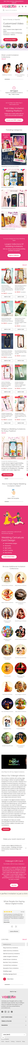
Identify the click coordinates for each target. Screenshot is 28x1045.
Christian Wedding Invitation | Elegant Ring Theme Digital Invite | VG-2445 (20, 415)
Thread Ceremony (20, 728)
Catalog (13, 1041)
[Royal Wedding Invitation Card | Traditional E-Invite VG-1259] (21, 341)
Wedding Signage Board (10, 974)
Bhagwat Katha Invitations (7, 621)
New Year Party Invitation (7, 711)
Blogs (23, 1041)
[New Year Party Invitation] (7, 704)
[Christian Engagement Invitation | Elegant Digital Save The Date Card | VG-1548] (7, 403)
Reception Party (7, 728)
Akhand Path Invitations (7, 585)
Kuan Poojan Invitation (20, 694)
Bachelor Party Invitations (10, 962)
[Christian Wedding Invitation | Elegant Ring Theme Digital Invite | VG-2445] (21, 403)
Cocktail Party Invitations (20, 639)
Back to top (13, 991)
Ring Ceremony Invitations (10, 948)
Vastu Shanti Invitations (20, 711)
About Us (7, 1041)
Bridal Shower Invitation (20, 620)
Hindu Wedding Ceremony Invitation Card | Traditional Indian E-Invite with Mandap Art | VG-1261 (7, 288)
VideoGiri (7, 1039)
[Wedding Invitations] (7, 67)
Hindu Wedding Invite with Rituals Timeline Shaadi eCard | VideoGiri (7, 320)
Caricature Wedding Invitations (19, 75)
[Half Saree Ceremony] (7, 687)
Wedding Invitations (7, 74)
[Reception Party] (7, 721)
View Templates (7, 474)
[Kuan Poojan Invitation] (21, 687)
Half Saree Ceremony (7, 694)
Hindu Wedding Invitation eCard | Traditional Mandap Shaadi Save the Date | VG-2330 (20, 288)
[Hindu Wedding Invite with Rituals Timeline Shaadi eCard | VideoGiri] (7, 308)
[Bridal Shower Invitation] (21, 613)
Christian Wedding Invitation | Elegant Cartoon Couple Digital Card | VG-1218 (20, 384)
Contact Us (18, 1041)
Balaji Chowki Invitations (7, 602)
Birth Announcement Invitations (21, 603)
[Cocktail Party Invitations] (21, 631)
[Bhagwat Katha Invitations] (7, 613)
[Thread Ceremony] (21, 721)
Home (2, 1041)
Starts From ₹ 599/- (10, 39)
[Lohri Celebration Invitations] (21, 738)
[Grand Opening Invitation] (21, 668)
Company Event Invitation (7, 640)
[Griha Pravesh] (7, 668)
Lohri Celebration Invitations (21, 746)
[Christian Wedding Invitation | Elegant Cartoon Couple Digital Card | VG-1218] (21, 372)
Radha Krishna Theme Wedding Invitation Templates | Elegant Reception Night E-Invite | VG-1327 (20, 321)
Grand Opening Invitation (20, 676)
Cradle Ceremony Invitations (7, 658)
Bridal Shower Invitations (10, 959)
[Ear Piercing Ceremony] (21, 650)
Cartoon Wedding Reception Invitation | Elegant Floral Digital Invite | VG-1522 (6, 384)
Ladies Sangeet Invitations (10, 956)
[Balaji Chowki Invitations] (7, 595)
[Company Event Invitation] (7, 631)
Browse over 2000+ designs (14, 120)
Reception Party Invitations (10, 968)
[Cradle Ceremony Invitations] (7, 650)
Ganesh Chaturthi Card (7, 745)
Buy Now (14, 885)
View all (3, 59)
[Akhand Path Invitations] (7, 578)
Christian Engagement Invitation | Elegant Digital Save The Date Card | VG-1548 (7, 415)
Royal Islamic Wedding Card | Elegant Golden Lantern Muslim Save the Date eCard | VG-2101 (7, 353)
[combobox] (14, 10)
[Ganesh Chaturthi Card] (7, 738)
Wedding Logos (7, 971)
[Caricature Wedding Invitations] (19, 67)
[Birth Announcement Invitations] (21, 595)
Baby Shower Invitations (20, 585)
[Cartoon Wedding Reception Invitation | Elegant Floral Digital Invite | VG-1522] (7, 372)
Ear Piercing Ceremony (20, 657)
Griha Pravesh (7, 676)
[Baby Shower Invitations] (21, 578)
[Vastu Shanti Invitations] (21, 704)
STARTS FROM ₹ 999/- (9, 556)
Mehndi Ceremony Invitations (11, 953)
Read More (6, 829)
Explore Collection (14, 255)
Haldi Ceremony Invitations (10, 950)
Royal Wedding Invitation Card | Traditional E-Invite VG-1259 (20, 352)
